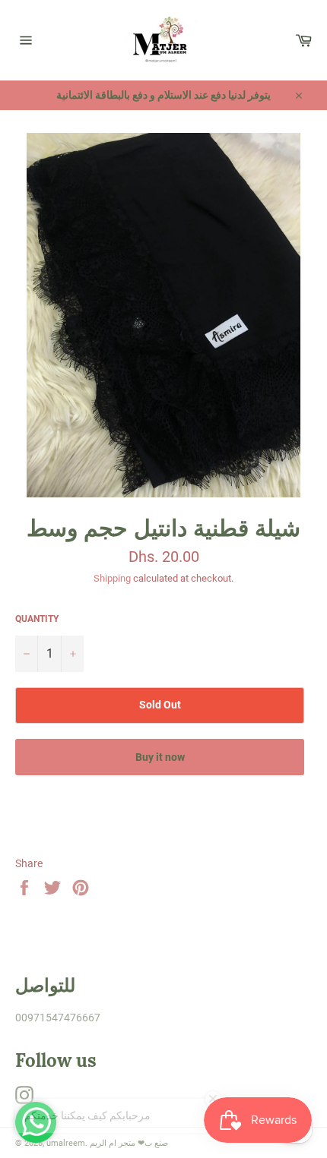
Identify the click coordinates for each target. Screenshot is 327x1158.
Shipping (112, 578)
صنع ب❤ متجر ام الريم (129, 1143)
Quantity (37, 619)
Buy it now (160, 757)
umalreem (65, 1143)
